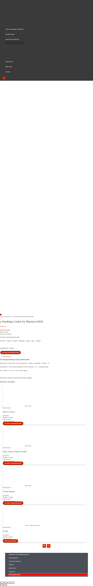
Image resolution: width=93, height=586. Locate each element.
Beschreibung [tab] (7, 356)
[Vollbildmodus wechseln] (5, 583)
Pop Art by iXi (8, 316)
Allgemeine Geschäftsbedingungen (19, 554)
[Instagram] (48, 546)
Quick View (28, 406)
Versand (5, 332)
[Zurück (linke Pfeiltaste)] (1, 585)
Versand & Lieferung (15, 561)
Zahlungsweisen (13, 558)
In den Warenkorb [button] (13, 423)
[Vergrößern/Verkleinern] (1, 583)
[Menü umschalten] (14, 43)
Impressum (12, 571)
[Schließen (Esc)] (12, 583)
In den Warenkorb (10, 352)
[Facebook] (44, 546)
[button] (20, 39)
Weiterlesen (10, 541)
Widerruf (11, 564)
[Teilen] (9, 583)
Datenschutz (12, 568)
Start (1, 316)
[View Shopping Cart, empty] (4, 78)
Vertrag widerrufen (14, 574)
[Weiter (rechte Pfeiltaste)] (5, 585)
